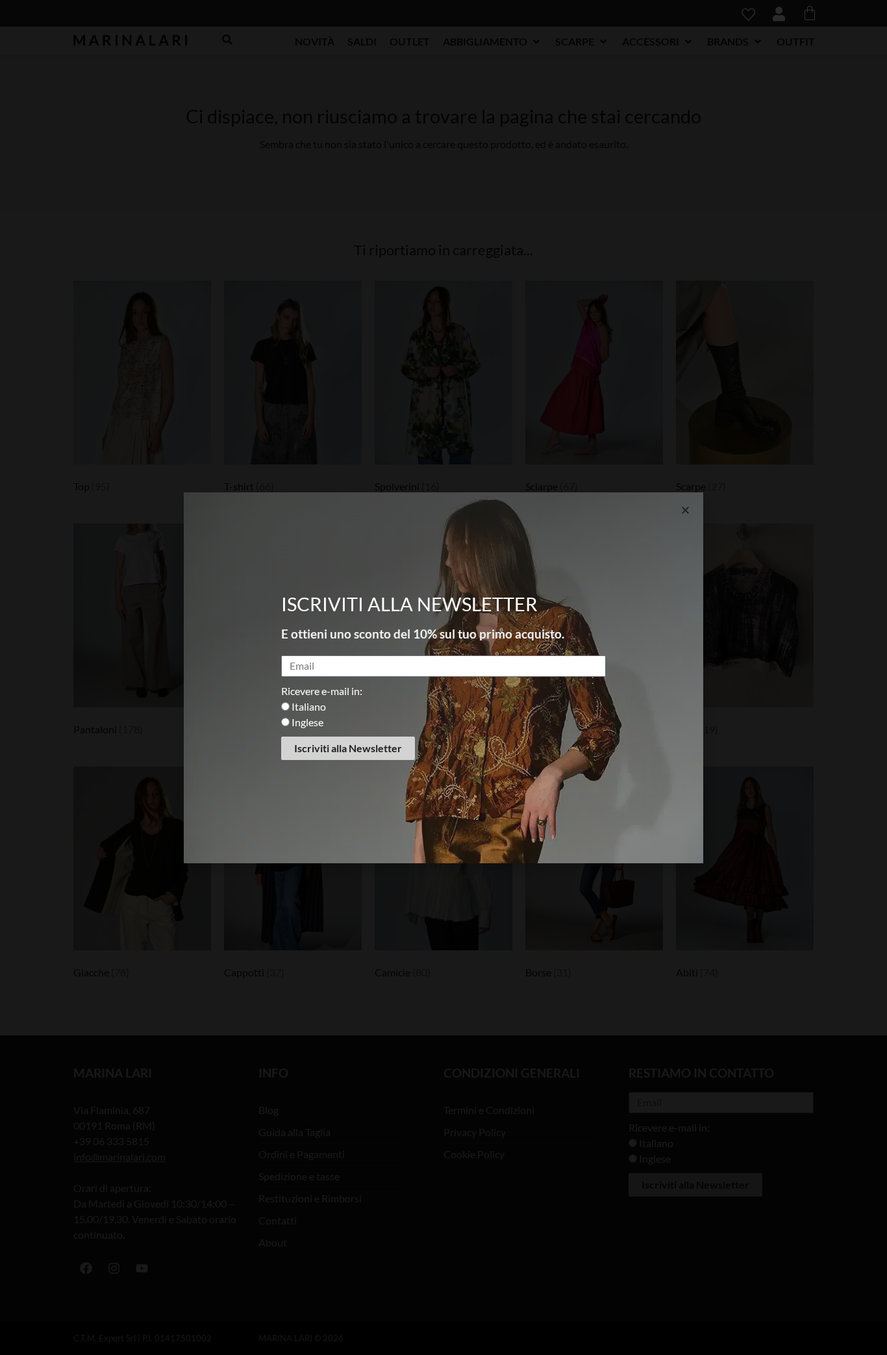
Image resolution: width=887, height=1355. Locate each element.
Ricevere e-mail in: (321, 691)
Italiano (309, 706)
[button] (685, 510)
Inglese (307, 722)
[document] (443, 677)
